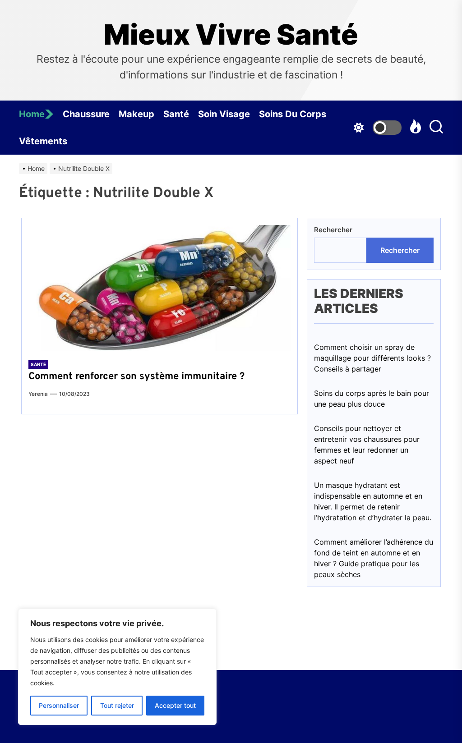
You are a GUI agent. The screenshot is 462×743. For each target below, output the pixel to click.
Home (32, 114)
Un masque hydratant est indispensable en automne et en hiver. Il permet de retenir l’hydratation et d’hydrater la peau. (372, 501)
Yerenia (38, 393)
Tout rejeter (117, 705)
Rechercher (333, 229)
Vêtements (43, 141)
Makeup (136, 114)
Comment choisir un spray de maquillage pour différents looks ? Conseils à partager (372, 358)
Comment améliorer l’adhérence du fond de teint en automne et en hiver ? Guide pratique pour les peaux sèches (373, 558)
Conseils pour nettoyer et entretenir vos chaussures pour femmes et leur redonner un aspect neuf (367, 444)
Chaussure (86, 114)
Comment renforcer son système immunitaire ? (136, 377)
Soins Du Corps (292, 114)
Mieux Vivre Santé (231, 34)
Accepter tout (175, 705)
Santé (176, 114)
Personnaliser (59, 705)
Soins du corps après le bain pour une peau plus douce (371, 398)
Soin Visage (224, 114)
